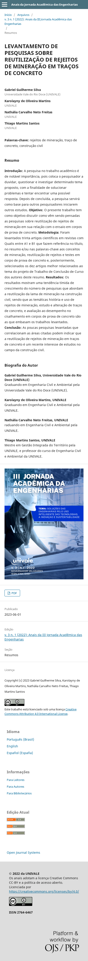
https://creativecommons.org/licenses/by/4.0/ (44, 891)
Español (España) (20, 753)
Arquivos (23, 15)
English (12, 746)
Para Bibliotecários (19, 793)
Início (8, 15)
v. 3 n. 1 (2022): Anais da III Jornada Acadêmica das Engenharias (38, 21)
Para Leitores (15, 780)
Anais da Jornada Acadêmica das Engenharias (44, 4)
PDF (14, 593)
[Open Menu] (4, 4)
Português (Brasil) (20, 739)
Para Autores (15, 787)
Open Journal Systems (23, 852)
